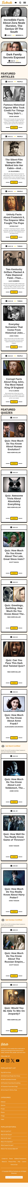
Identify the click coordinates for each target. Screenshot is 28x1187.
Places (3, 1112)
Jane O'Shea (14, 336)
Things (3, 1116)
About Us (4, 1161)
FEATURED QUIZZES (8, 411)
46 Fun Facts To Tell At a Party (9, 1090)
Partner (11, 1158)
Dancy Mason (14, 846)
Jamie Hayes (14, 791)
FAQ (19, 1161)
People (3, 1109)
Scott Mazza (14, 562)
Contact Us (5, 1158)
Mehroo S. (19, 35)
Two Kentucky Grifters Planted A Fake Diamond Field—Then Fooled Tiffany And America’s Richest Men (14, 278)
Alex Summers (14, 281)
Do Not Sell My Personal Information (14, 1177)
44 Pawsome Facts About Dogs (9, 1086)
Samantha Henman (14, 62)
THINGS (19, 246)
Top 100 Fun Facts (6, 1072)
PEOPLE (20, 81)
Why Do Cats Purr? (6, 1131)
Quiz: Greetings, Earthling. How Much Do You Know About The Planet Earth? (14, 611)
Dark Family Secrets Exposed (14, 56)
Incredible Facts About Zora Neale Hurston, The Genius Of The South (14, 25)
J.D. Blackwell (14, 171)
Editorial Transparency (20, 1158)
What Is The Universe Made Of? (9, 1148)
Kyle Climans (14, 391)
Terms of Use (14, 1164)
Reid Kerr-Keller (14, 452)
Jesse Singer (14, 116)
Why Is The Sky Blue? (7, 1141)
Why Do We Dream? (6, 1134)
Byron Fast (14, 226)
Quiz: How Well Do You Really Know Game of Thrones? (14, 837)
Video (2, 1119)
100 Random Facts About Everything (10, 1083)
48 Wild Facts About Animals (8, 1079)
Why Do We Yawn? (6, 1138)
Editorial (3, 1101)
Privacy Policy (12, 1161)
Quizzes (3, 1105)
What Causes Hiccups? (7, 1145)
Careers (24, 1161)
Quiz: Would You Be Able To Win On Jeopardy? (14, 1011)
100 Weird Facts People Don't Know (10, 1076)
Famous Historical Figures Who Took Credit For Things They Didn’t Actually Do (14, 110)
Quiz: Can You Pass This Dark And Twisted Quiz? (14, 663)
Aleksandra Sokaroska (14, 727)
